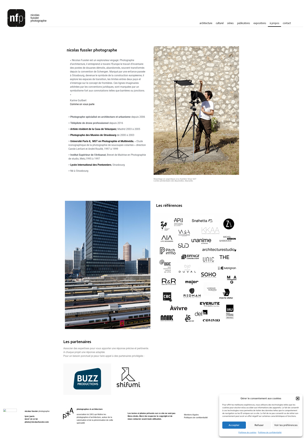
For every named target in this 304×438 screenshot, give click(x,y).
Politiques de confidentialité (196, 417)
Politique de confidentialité (270, 432)
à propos (274, 23)
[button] (297, 398)
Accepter (234, 425)
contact (287, 23)
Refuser (259, 425)
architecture (206, 23)
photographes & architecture (90, 409)
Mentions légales (191, 415)
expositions (259, 23)
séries (230, 23)
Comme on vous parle (82, 104)
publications (243, 23)
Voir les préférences (286, 425)
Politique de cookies (247, 432)
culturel (220, 23)
